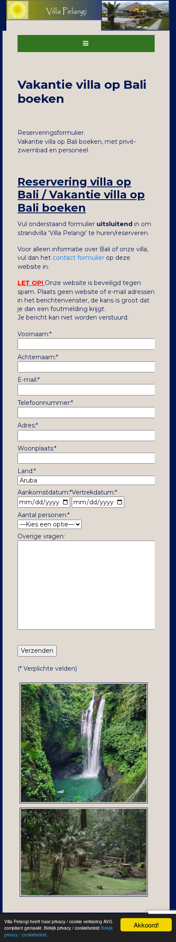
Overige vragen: (41, 536)
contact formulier (78, 258)
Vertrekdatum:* (94, 492)
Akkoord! (146, 924)
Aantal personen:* (44, 515)
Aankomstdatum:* (45, 492)
